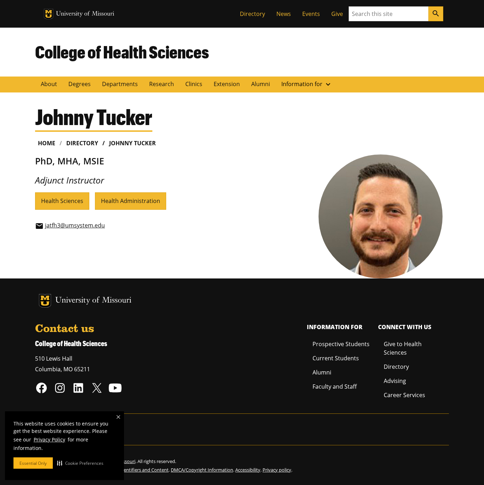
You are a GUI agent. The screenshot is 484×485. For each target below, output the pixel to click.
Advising (395, 381)
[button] (80, 463)
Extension (227, 84)
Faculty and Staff (335, 386)
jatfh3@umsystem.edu (75, 225)
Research (161, 84)
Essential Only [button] (33, 463)
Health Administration (130, 201)
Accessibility (247, 470)
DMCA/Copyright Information (202, 470)
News (283, 14)
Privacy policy (277, 470)
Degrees (79, 84)
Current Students (336, 358)
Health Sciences (62, 201)
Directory (252, 14)
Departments (120, 84)
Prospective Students (341, 344)
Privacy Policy (49, 439)
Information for (306, 84)
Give (337, 14)
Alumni (260, 84)
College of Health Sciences (122, 51)
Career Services (404, 395)
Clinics (193, 84)
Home (46, 143)
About (49, 84)
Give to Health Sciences (403, 348)
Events (311, 14)
